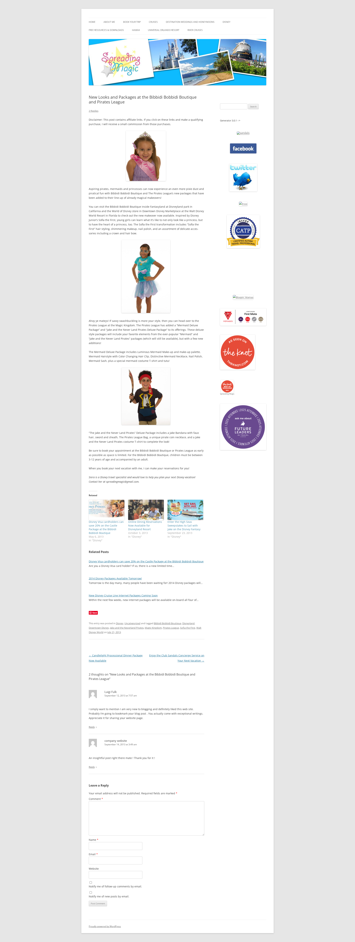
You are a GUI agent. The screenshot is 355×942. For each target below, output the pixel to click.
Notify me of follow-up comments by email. (115, 886)
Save (94, 612)
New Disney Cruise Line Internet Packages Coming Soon (123, 595)
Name (93, 840)
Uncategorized (132, 623)
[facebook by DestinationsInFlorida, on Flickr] (243, 152)
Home (92, 22)
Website (94, 868)
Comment (96, 799)
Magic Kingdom (153, 627)
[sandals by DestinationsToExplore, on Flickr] (243, 133)
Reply (92, 727)
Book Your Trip (132, 22)
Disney (226, 22)
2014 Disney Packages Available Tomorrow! (115, 578)
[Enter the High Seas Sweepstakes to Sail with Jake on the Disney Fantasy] (185, 510)
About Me (109, 22)
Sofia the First (187, 627)
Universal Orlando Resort (163, 30)
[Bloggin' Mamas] (243, 297)
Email (93, 854)
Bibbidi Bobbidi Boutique (167, 623)
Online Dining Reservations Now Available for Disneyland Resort (145, 525)
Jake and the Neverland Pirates (127, 627)
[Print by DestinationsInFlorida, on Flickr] (243, 204)
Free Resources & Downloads (106, 30)
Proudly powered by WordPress (105, 926)
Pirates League (171, 627)
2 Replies (93, 111)
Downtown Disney (99, 627)
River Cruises (195, 30)
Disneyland (188, 623)
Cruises (153, 22)
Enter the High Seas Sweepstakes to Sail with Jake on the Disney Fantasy (184, 525)
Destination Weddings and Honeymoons (190, 22)
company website (115, 740)
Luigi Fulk (110, 692)
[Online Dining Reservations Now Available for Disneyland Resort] (146, 510)
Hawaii (136, 30)
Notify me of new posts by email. (109, 896)
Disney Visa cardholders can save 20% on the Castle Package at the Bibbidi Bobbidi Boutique (106, 527)
